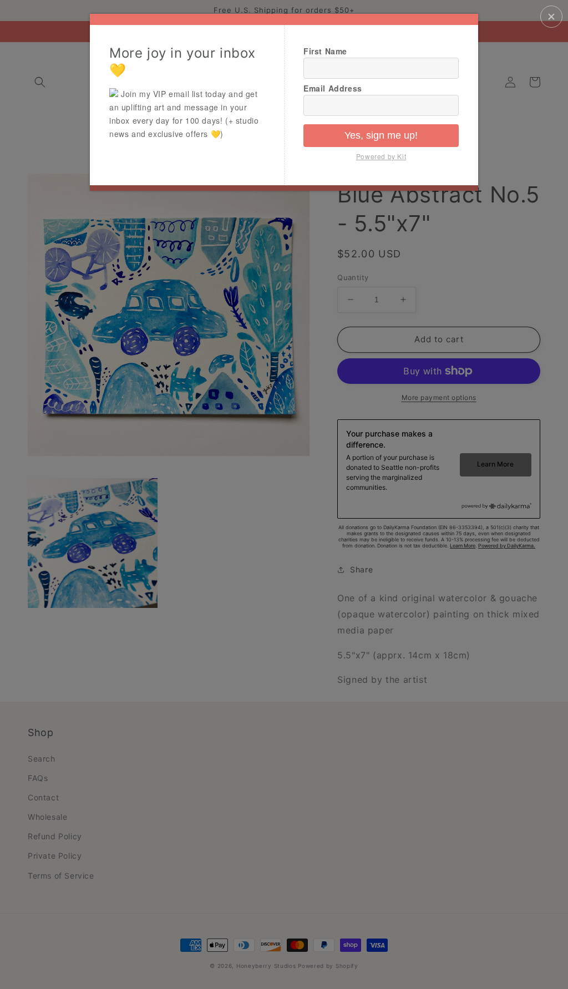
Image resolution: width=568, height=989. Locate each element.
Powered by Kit (381, 156)
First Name (325, 51)
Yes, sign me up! (381, 135)
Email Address (332, 88)
